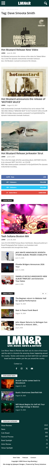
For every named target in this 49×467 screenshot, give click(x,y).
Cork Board (5, 433)
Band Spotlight (6, 440)
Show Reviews (6, 425)
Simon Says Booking (30, 461)
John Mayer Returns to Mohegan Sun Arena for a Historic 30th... (31, 323)
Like (44, 177)
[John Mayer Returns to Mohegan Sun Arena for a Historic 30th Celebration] (7, 325)
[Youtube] (32, 369)
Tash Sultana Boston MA (15, 236)
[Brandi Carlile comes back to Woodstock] (7, 384)
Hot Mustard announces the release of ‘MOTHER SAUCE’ (23, 100)
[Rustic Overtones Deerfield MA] (7, 396)
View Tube (16, 457)
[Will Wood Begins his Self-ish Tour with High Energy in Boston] (7, 408)
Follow (43, 182)
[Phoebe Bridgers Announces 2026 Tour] (7, 267)
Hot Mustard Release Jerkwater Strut (22, 153)
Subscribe (42, 193)
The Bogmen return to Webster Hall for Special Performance (31, 299)
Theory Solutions (40, 464)
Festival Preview (7, 437)
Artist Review (6, 444)
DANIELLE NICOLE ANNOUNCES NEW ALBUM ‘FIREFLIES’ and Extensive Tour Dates (31, 278)
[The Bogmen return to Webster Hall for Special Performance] (7, 301)
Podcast (25, 457)
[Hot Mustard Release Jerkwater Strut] (24, 136)
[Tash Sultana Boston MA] (24, 219)
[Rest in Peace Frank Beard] (7, 313)
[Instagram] (22, 369)
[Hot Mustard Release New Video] (24, 32)
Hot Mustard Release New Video (19, 49)
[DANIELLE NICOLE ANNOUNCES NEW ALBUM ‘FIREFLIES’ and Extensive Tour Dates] (7, 279)
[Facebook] (17, 369)
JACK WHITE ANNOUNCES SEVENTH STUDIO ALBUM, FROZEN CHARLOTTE (31, 253)
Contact (33, 457)
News (3, 429)
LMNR (3, 53)
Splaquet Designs (18, 464)
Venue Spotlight (7, 448)
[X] (27, 369)
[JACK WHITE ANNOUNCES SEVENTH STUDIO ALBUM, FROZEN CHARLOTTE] (7, 256)
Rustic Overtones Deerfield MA (29, 392)
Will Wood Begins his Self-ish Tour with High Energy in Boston (30, 405)
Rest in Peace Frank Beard (27, 310)
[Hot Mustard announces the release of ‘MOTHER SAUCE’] (24, 81)
